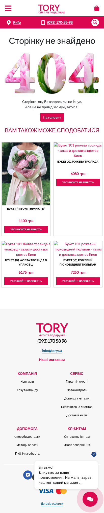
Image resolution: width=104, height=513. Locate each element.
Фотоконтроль (77, 390)
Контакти (27, 381)
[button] (95, 22)
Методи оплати (27, 445)
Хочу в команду (27, 390)
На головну (52, 117)
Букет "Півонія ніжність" (26, 208)
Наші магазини (52, 359)
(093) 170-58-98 (60, 22)
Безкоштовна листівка (77, 407)
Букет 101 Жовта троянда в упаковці (26, 262)
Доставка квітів (76, 415)
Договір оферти (52, 503)
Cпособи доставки (27, 436)
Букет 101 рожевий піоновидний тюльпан (78, 262)
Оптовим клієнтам (77, 436)
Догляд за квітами (76, 398)
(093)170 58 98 (52, 341)
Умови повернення (76, 445)
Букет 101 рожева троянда (77, 161)
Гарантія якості (77, 381)
